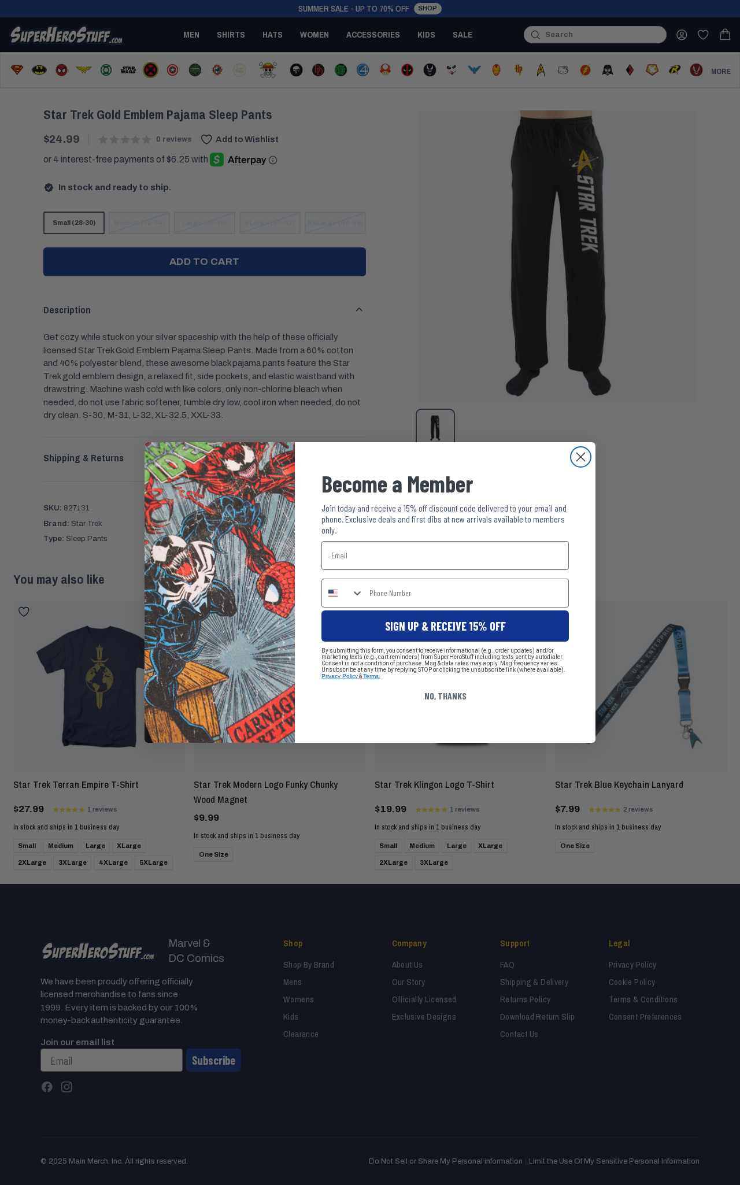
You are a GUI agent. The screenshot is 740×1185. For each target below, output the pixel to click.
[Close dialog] (581, 457)
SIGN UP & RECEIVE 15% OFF (445, 626)
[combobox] (343, 593)
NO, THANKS (445, 695)
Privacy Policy (339, 676)
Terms (371, 676)
